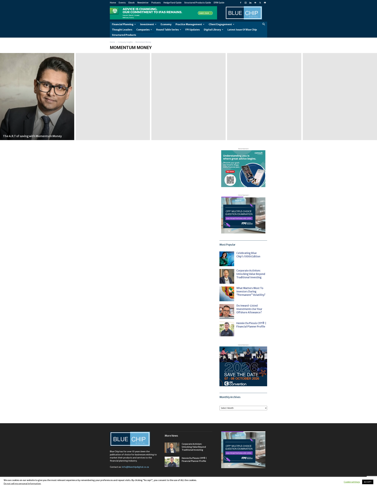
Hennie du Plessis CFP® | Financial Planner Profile (251, 325)
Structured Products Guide (197, 2)
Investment (147, 24)
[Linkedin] (250, 2)
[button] (263, 24)
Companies (143, 29)
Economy (166, 24)
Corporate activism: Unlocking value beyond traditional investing (250, 274)
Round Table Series (167, 29)
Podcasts (156, 2)
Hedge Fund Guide (172, 2)
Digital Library (212, 29)
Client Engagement (220, 24)
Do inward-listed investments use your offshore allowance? (249, 309)
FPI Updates (192, 29)
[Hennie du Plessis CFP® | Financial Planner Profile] (226, 329)
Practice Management (189, 24)
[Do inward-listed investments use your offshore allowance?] (226, 311)
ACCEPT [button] (368, 482)
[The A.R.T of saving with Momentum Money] (37, 96)
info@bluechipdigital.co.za (135, 467)
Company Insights (125, 42)
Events (122, 2)
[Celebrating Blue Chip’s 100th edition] (226, 258)
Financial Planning (122, 24)
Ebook (131, 2)
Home (113, 2)
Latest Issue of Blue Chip (242, 29)
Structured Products (124, 34)
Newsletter (143, 2)
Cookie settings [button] (352, 482)
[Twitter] (260, 2)
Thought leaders (122, 29)
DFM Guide (219, 2)
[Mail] (255, 2)
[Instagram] (245, 2)
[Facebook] (240, 2)
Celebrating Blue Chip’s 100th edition (248, 254)
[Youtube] (265, 2)
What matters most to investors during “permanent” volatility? (251, 292)
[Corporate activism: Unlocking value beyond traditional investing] (226, 276)
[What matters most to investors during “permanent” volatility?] (226, 294)
